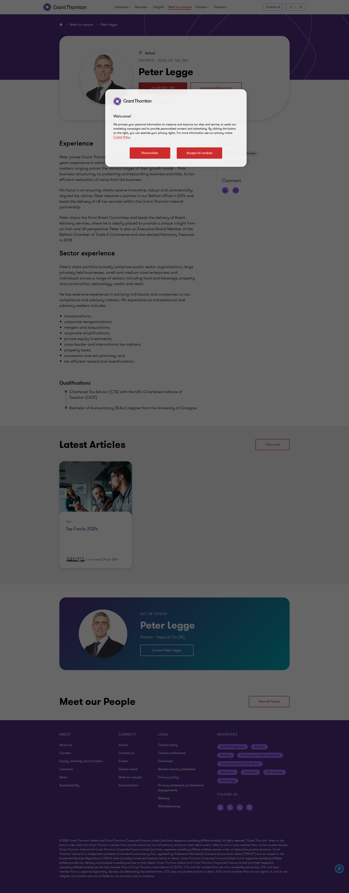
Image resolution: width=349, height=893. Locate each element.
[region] (176, 128)
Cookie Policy (121, 137)
